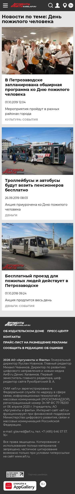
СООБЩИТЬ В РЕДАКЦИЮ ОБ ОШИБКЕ (33, 348)
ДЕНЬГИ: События (19, 306)
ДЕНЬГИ (11, 215)
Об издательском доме (23, 331)
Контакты (11, 337)
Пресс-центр (57, 331)
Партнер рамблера (37, 474)
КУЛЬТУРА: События (21, 119)
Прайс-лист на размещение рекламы (35, 342)
